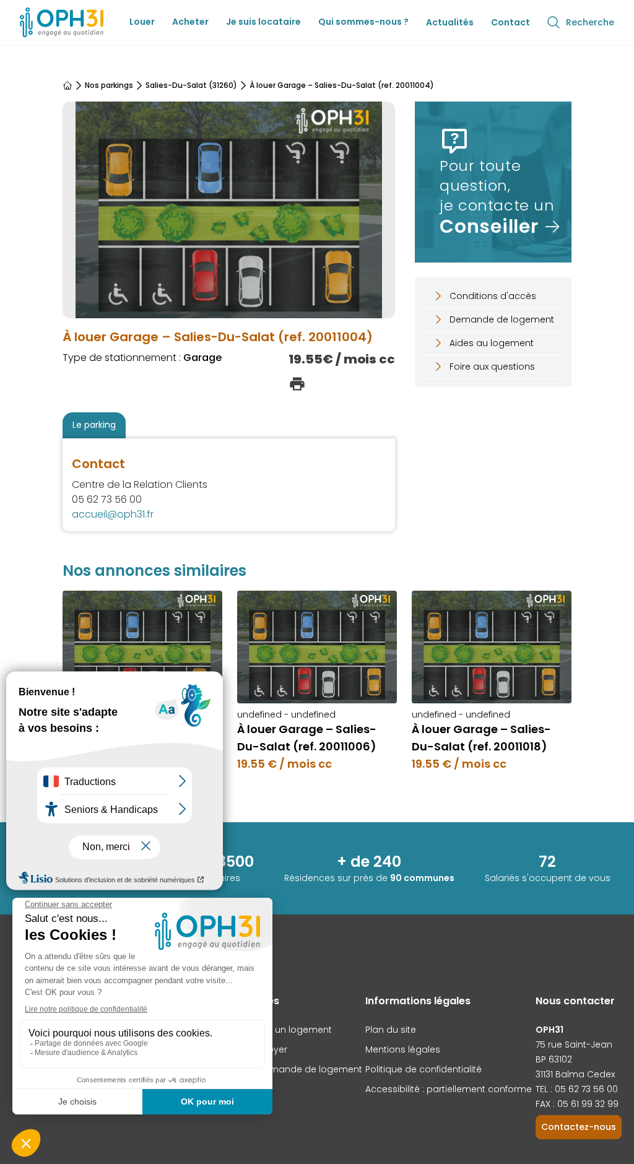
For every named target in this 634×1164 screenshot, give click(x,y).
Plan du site (390, 1029)
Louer (142, 21)
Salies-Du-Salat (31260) (191, 85)
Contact (510, 22)
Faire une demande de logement (288, 1069)
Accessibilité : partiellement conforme (448, 1089)
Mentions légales (402, 1049)
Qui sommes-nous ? (363, 21)
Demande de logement (501, 319)
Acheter (190, 21)
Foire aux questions (492, 366)
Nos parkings (109, 85)
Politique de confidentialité (423, 1069)
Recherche (590, 22)
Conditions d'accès (492, 296)
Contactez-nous (578, 1127)
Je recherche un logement (273, 1029)
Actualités (450, 22)
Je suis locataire (263, 21)
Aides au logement (491, 343)
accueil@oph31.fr (113, 514)
